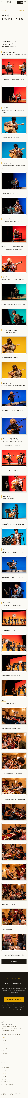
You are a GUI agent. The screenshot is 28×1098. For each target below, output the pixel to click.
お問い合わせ (4, 1079)
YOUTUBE (3, 1034)
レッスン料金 (4, 1048)
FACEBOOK (18, 1034)
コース (2, 1045)
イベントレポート (5, 1067)
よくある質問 (4, 1053)
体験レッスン (20, 2)
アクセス (3, 1060)
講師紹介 (3, 1043)
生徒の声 (3, 1050)
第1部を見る (14, 961)
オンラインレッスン (5, 1065)
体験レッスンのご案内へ (14, 999)
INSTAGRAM (11, 1034)
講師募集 (3, 1070)
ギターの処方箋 (8, 2)
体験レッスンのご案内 (10, 1009)
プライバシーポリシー (6, 1081)
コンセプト (3, 1040)
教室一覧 (3, 1062)
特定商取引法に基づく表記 (7, 1084)
